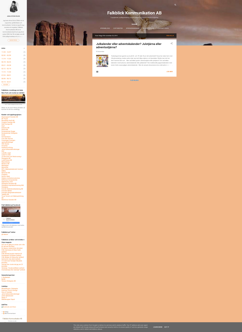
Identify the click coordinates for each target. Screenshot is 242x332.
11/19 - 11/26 (6, 59)
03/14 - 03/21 (6, 82)
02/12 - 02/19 (6, 69)
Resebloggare (148, 28)
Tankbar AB (5, 194)
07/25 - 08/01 (6, 75)
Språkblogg (105, 28)
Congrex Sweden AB (8, 122)
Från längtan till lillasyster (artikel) (13, 257)
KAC (3, 151)
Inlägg (6, 312)
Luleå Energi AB (7, 160)
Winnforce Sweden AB (9, 200)
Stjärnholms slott (7, 182)
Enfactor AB (5, 128)
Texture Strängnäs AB (9, 281)
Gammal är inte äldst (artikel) (11, 259)
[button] (171, 43)
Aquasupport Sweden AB (10, 117)
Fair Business (6, 137)
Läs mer (170, 71)
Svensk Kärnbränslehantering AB (12, 189)
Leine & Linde (6, 155)
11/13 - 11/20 (6, 72)
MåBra (4, 171)
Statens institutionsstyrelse (11, 178)
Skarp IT (4, 297)
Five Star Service (7, 138)
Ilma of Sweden (7, 292)
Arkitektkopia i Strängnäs (10, 288)
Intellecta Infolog (7, 147)
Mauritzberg (6, 162)
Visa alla (170, 35)
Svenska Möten (7, 191)
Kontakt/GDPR (163, 28)
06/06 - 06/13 (6, 78)
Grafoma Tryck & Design (9, 290)
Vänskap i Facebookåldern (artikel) (13, 268)
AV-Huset (5, 119)
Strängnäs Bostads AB (9, 183)
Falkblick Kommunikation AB (134, 12)
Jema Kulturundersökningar (10, 149)
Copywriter (118, 28)
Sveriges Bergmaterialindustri (11, 192)
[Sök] (175, 5)
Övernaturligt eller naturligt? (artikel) (13, 270)
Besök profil (13, 40)
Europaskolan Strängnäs (9, 133)
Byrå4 (3, 279)
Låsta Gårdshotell (7, 296)
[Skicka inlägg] (97, 72)
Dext (3, 126)
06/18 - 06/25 (6, 62)
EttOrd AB (5, 129)
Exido (3, 135)
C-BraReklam (6, 277)
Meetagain (5, 165)
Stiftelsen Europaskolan (9, 180)
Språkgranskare (132, 28)
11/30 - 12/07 (6, 52)
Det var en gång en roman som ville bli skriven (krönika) (13, 245)
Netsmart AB (6, 173)
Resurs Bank (6, 176)
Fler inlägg (134, 80)
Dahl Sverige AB (7, 124)
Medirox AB (5, 164)
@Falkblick (5, 234)
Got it (166, 327)
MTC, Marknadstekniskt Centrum (12, 169)
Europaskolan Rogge (8, 131)
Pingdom (4, 174)
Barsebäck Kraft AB (8, 120)
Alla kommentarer (10, 313)
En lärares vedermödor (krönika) (12, 248)
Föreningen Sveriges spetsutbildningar (8, 141)
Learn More (157, 327)
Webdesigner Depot (8, 299)
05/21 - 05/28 (6, 65)
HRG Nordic (5, 144)
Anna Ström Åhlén (13, 16)
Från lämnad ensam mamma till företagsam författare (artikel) (12, 254)
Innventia (4, 146)
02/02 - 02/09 (6, 55)
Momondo (5, 167)
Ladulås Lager (6, 153)
